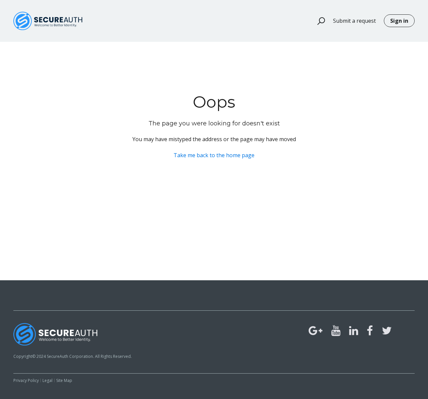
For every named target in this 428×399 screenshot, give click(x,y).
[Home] (47, 21)
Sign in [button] (399, 20)
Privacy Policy (26, 380)
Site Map (64, 380)
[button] (318, 21)
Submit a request (354, 20)
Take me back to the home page (214, 155)
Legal (47, 380)
